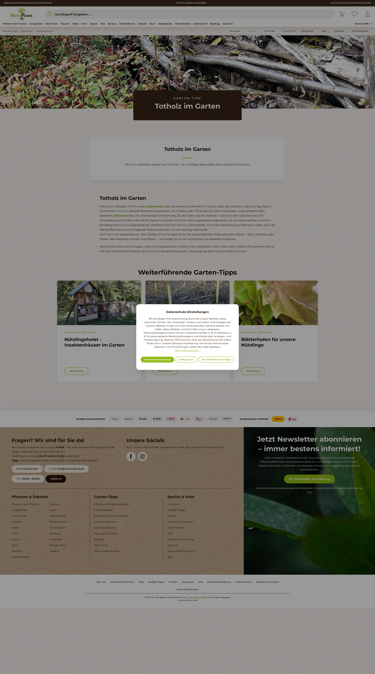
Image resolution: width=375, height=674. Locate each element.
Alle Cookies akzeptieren (157, 359)
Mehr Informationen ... (187, 350)
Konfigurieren (186, 359)
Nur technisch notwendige (216, 359)
